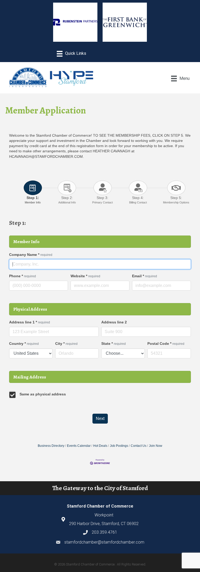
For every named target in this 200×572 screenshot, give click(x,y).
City (66, 343)
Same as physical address (43, 394)
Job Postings (119, 446)
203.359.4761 (104, 532)
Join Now (155, 446)
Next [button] (100, 418)
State (113, 343)
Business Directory (51, 446)
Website (85, 276)
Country (24, 343)
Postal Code (165, 343)
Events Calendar (79, 446)
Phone (22, 276)
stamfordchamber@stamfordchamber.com (104, 542)
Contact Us (138, 446)
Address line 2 (114, 322)
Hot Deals (100, 446)
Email (144, 276)
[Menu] (71, 53)
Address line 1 (29, 322)
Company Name (30, 254)
